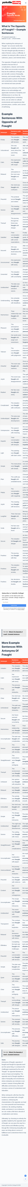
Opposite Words (16, 38)
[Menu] (25, 3)
